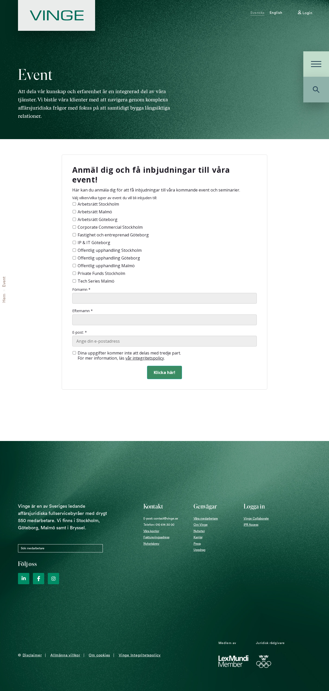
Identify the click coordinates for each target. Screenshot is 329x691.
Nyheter (199, 531)
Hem (4, 298)
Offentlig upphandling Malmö (106, 265)
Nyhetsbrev (151, 543)
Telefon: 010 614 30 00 (158, 524)
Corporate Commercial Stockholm (110, 227)
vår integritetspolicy (144, 358)
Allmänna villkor (65, 655)
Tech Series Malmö (96, 281)
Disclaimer (32, 655)
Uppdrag (199, 549)
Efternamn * (82, 311)
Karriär (198, 537)
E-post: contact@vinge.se (160, 518)
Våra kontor (151, 531)
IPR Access (251, 524)
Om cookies (99, 655)
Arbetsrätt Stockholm (98, 204)
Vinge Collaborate (256, 518)
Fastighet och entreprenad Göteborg (113, 234)
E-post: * (79, 332)
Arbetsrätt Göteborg (97, 219)
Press (197, 543)
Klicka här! (164, 372)
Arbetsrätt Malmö (95, 211)
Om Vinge (201, 524)
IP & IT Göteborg (94, 242)
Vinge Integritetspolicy (140, 655)
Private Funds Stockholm (101, 273)
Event (4, 281)
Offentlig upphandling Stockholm (110, 250)
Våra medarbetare (206, 518)
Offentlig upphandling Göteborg (109, 258)
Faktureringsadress (156, 537)
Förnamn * (81, 289)
